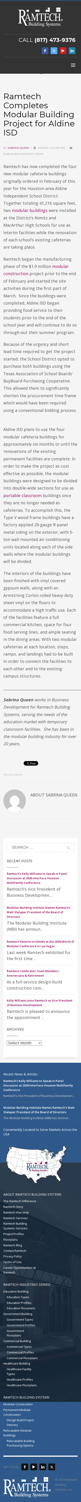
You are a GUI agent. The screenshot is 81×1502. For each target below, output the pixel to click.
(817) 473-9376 (54, 40)
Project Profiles (13, 1234)
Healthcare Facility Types (19, 1371)
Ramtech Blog (12, 1245)
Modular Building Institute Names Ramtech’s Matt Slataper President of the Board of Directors (38, 912)
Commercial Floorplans (22, 1358)
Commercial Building (17, 1341)
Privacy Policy (12, 1256)
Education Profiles (19, 1303)
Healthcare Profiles (20, 1379)
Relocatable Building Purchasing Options (20, 1443)
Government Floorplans (15, 1333)
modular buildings (29, 210)
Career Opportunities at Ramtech (19, 1270)
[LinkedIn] (72, 50)
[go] (68, 848)
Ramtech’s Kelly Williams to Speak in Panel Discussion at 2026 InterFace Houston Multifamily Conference (37, 878)
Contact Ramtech (14, 1251)
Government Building (17, 1314)
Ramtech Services (15, 1218)
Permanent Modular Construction (17, 1412)
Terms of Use (12, 1262)
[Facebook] (45, 50)
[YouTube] (63, 50)
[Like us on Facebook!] (24, 1467)
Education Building (15, 1291)
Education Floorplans (21, 1308)
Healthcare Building (16, 1363)
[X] (54, 50)
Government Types (20, 1319)
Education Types (18, 1297)
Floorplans (10, 1240)
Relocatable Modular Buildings (17, 1432)
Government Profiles (21, 1325)
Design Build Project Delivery (20, 1422)
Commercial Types (19, 1347)
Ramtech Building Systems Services (15, 1225)
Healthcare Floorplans (22, 1385)
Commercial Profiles (20, 1352)
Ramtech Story (13, 1207)
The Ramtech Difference (19, 1201)
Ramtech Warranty (16, 1212)
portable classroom (22, 495)
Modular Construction (18, 1404)
